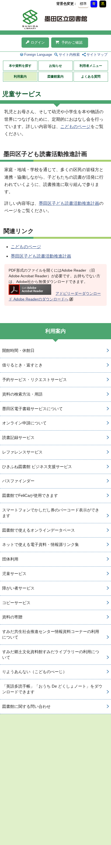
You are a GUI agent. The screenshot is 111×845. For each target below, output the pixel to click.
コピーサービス (16, 602)
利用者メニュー (90, 66)
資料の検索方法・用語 (22, 394)
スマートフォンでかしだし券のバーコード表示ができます (50, 513)
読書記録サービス (18, 437)
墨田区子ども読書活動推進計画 (69, 203)
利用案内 (20, 76)
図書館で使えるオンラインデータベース (38, 530)
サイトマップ (96, 55)
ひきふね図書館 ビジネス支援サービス (37, 466)
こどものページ (75, 126)
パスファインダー (18, 481)
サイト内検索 (69, 55)
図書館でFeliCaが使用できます (30, 495)
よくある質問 (90, 76)
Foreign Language (38, 55)
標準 (83, 4)
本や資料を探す (20, 66)
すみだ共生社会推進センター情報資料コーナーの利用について (50, 634)
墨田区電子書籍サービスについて (32, 408)
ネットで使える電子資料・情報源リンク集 (40, 544)
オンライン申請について (24, 423)
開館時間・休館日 (18, 350)
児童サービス (14, 573)
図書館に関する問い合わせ (26, 706)
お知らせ (55, 66)
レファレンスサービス (22, 452)
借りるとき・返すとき (22, 365)
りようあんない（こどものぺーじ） (34, 671)
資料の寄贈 (12, 617)
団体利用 (10, 559)
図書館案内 (55, 76)
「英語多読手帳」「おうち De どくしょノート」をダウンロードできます (52, 689)
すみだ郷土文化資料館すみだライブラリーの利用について (50, 654)
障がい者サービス (18, 588)
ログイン (38, 42)
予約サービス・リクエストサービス (34, 379)
